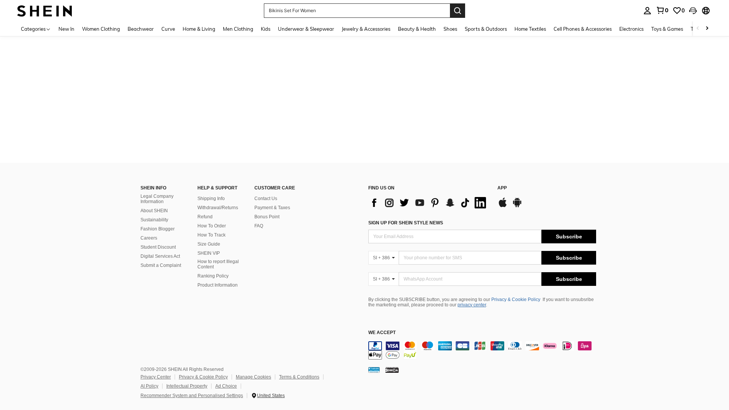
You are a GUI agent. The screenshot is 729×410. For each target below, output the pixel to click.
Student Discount (158, 247)
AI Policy (149, 386)
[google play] (517, 206)
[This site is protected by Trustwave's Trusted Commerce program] (374, 369)
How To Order (211, 226)
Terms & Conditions (299, 377)
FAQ (258, 226)
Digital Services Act (160, 256)
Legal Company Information (157, 199)
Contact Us (265, 198)
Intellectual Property (186, 386)
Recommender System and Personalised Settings (191, 395)
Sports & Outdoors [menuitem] (486, 29)
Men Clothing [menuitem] (238, 29)
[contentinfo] (482, 350)
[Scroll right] (707, 28)
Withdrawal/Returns (217, 207)
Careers (148, 238)
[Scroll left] (698, 28)
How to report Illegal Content (218, 264)
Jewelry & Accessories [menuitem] (366, 29)
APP (502, 188)
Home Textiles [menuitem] (530, 29)
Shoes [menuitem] (450, 29)
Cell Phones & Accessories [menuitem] (583, 29)
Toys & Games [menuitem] (667, 29)
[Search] (457, 10)
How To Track (211, 235)
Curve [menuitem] (168, 29)
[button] (692, 10)
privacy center (472, 305)
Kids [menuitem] (265, 29)
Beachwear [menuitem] (141, 29)
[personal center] (647, 10)
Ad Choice (226, 386)
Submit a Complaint (160, 265)
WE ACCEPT (382, 332)
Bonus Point (266, 216)
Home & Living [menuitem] (199, 29)
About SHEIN (154, 210)
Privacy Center (155, 377)
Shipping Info (211, 198)
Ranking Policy (213, 276)
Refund (205, 216)
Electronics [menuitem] (631, 29)
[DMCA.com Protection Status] (392, 369)
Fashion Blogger (157, 229)
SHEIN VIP (208, 253)
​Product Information (217, 285)
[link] (662, 10)
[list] (429, 202)
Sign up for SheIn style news (405, 223)
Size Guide (208, 244)
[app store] (502, 206)
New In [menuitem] (66, 29)
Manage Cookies (253, 377)
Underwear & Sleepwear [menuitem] (306, 29)
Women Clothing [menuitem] (101, 29)
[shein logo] (44, 10)
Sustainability (154, 219)
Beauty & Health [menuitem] (417, 29)
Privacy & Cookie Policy (515, 299)
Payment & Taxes (272, 207)
